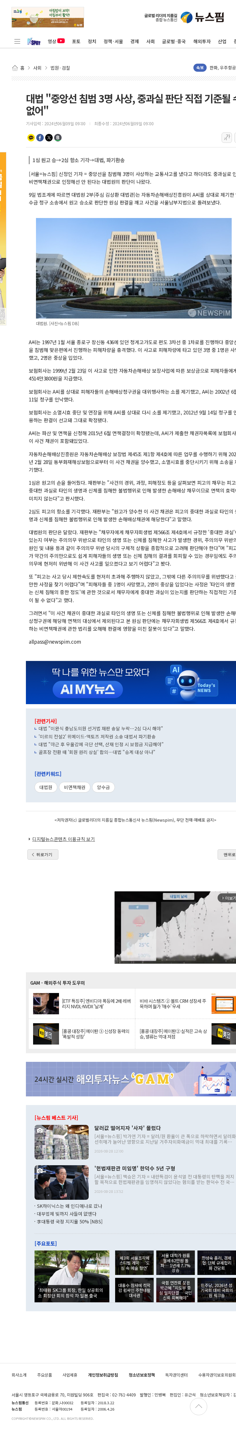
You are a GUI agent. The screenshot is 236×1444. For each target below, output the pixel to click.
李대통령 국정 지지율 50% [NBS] (69, 1221)
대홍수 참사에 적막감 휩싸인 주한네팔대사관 (134, 1290)
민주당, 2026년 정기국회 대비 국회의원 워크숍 (217, 1290)
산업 (222, 41)
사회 (150, 41)
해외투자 (202, 41)
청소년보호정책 (142, 1375)
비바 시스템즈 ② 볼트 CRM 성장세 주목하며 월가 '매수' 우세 (173, 1003)
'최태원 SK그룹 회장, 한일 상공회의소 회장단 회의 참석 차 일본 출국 (70, 1292)
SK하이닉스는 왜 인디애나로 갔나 (69, 1206)
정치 (92, 41)
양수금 (103, 787)
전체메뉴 (17, 41)
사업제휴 (69, 1375)
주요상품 (44, 1375)
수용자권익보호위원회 (217, 1375)
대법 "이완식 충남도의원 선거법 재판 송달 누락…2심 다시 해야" (101, 728)
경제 (134, 41)
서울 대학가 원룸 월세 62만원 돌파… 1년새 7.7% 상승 (176, 1262)
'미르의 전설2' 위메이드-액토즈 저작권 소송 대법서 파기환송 (97, 736)
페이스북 (40, 137)
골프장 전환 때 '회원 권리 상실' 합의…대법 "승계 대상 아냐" (97, 752)
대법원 (45, 787)
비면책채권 (74, 787)
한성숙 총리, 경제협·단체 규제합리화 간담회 (216, 1263)
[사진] (62, 1141)
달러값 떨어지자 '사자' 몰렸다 (127, 1128)
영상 (52, 41)
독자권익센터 (176, 1375)
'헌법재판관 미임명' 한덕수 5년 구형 (134, 1168)
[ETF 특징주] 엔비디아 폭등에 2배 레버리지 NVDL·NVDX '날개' (96, 1003)
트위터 (49, 137)
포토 (76, 41)
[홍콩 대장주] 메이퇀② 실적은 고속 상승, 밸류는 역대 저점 (173, 1033)
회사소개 (19, 1375)
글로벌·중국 (174, 41)
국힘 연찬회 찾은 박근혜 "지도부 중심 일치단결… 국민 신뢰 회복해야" (175, 1290)
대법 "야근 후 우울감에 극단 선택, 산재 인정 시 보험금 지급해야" (101, 744)
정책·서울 (113, 41)
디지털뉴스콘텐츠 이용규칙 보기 (63, 838)
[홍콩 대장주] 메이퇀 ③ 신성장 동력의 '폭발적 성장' (95, 1033)
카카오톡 (31, 137)
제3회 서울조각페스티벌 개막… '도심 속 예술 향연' (134, 1263)
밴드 (58, 137)
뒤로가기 (44, 854)
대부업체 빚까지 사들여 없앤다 (66, 1213)
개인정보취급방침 (103, 1375)
